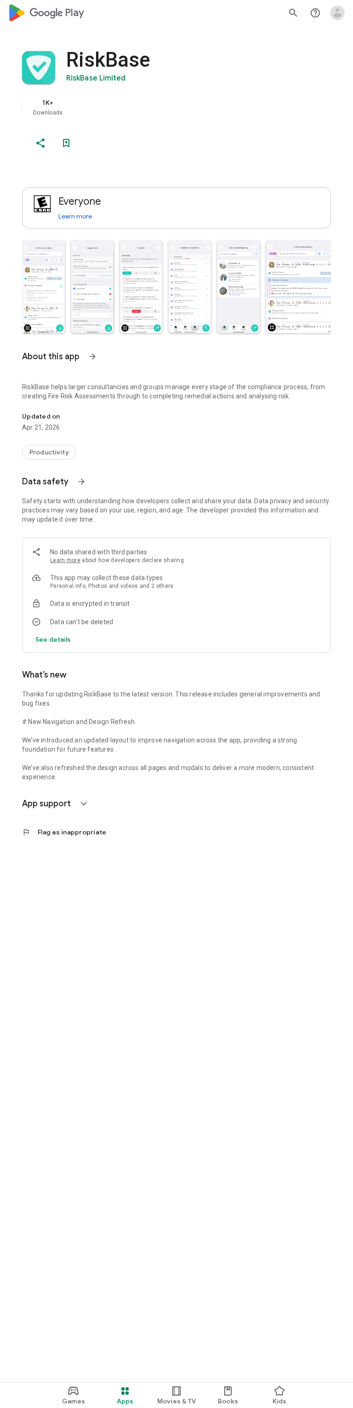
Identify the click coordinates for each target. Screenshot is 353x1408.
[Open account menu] (337, 13)
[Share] (40, 143)
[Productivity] (49, 452)
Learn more (75, 216)
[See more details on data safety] (53, 639)
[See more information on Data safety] (81, 482)
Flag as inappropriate (64, 832)
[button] (43, 286)
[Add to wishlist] (66, 143)
